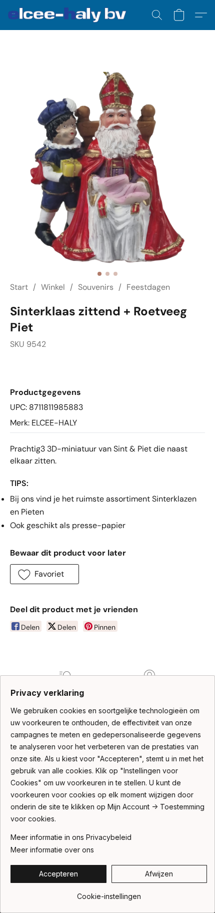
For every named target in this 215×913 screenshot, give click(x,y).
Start (19, 287)
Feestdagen (148, 287)
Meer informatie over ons (52, 849)
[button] (70, 15)
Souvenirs (96, 287)
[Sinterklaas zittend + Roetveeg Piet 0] (107, 167)
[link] (108, 892)
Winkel (53, 287)
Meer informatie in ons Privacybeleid (71, 837)
